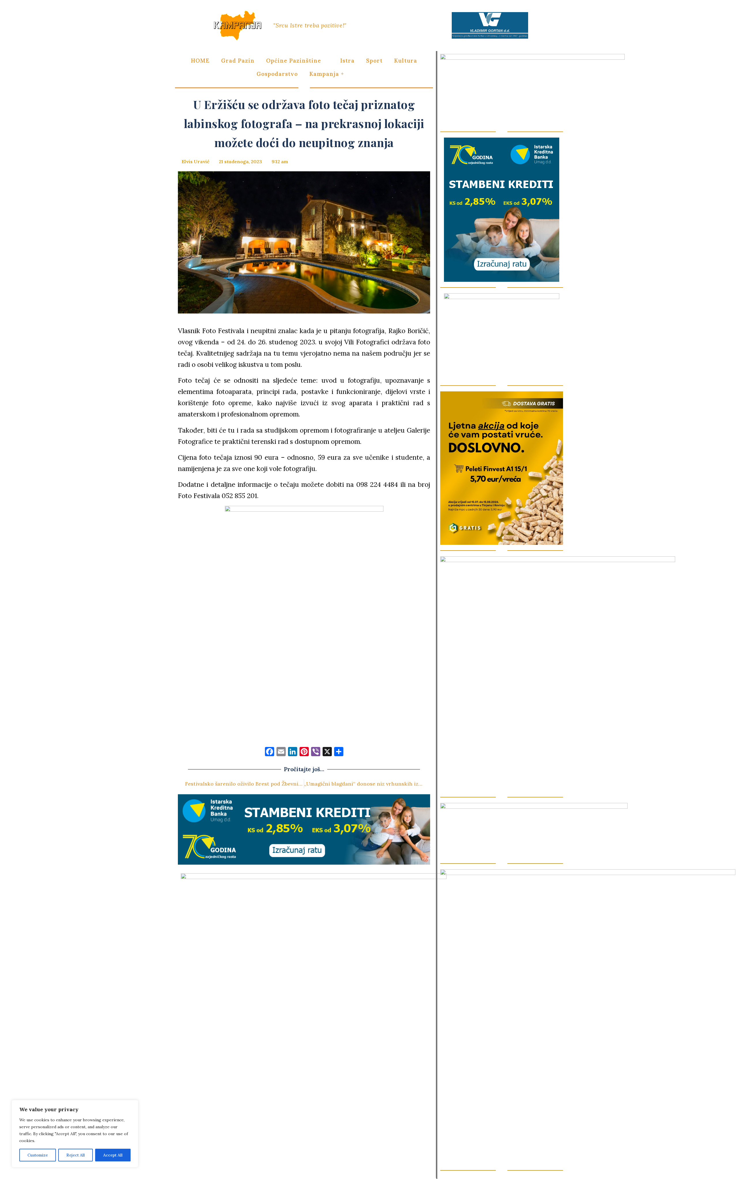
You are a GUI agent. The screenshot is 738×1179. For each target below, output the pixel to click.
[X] (327, 752)
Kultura (405, 60)
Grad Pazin (238, 60)
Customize (37, 1155)
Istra (347, 60)
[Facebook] (269, 752)
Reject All (75, 1155)
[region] (75, 1133)
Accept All (113, 1155)
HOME (200, 60)
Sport (374, 60)
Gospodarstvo (277, 73)
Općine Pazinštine (293, 60)
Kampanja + (326, 73)
